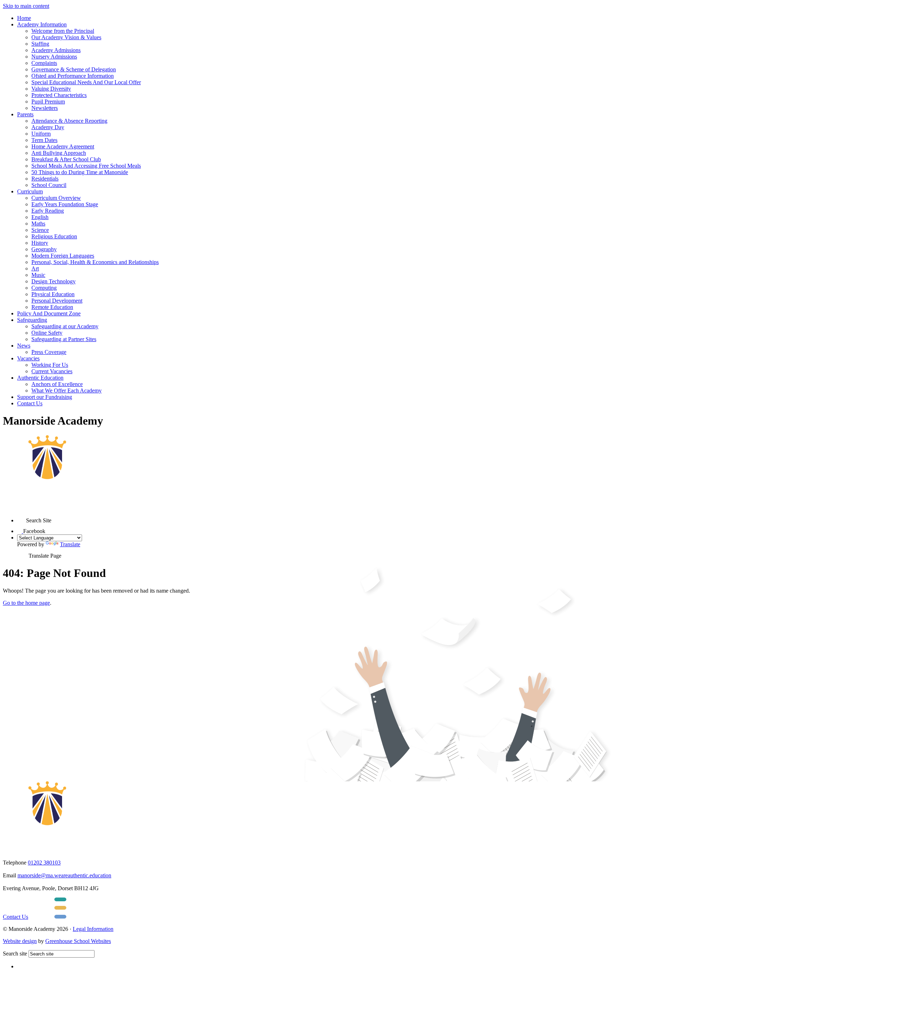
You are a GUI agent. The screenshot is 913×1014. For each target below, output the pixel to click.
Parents (25, 114)
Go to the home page (26, 603)
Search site (15, 953)
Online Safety (46, 333)
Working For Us (49, 365)
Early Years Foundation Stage (64, 204)
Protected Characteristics (59, 95)
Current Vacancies (51, 371)
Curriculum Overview (56, 198)
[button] (21, 517)
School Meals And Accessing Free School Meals (86, 166)
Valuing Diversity (51, 89)
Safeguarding (32, 320)
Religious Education (54, 236)
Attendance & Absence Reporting (69, 121)
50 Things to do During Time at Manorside (79, 172)
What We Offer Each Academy (66, 390)
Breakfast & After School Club (66, 159)
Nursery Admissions (54, 57)
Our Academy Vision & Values (66, 37)
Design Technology (53, 281)
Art (35, 268)
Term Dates (44, 140)
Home (24, 18)
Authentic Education (40, 378)
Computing (44, 288)
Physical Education (53, 294)
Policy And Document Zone (49, 313)
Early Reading (47, 211)
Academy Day (47, 127)
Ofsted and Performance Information (72, 76)
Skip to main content (26, 6)
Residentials (44, 179)
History (39, 243)
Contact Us (29, 403)
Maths (38, 223)
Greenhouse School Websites (78, 941)
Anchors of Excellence (57, 384)
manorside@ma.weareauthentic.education (64, 875)
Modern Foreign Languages (62, 256)
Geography (44, 249)
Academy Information (42, 24)
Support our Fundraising (44, 397)
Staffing (40, 44)
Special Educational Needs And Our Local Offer (86, 82)
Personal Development (56, 301)
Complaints (44, 63)
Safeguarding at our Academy (64, 326)
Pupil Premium (48, 101)
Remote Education (52, 307)
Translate (70, 544)
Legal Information (93, 929)
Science (40, 230)
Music (38, 275)
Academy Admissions (56, 50)
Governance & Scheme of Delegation (73, 69)
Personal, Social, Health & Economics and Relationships (95, 262)
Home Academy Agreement (62, 146)
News (23, 346)
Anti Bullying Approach (58, 153)
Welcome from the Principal (62, 31)
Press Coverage (48, 352)
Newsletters (44, 108)
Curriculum (30, 191)
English (40, 217)
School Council (48, 185)
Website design (20, 941)
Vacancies (28, 358)
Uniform (41, 134)
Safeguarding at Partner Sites (63, 339)
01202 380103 (44, 863)
